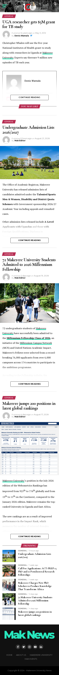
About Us (21, 655)
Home (9, 655)
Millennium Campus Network (36, 343)
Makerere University (13, 480)
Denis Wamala (22, 36)
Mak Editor (20, 140)
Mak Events (31, 659)
